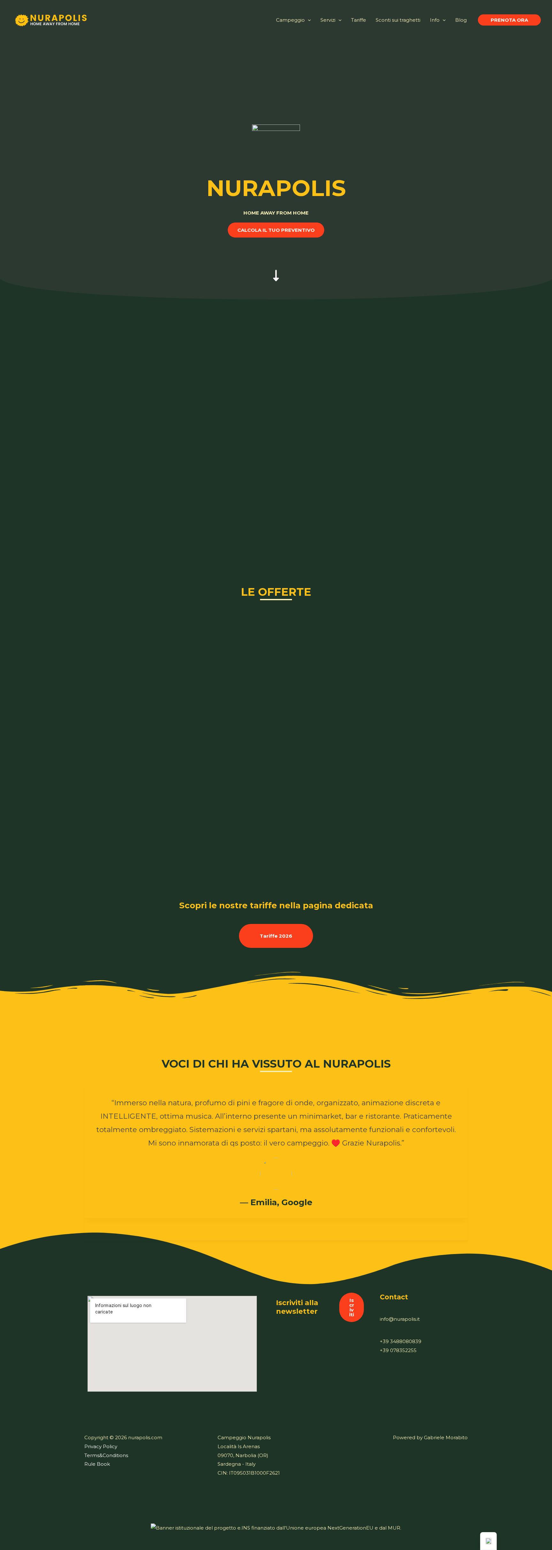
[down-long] (276, 269)
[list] (276, 1157)
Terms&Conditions (106, 1455)
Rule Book (97, 1464)
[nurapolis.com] (51, 19)
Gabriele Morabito (446, 1437)
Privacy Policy (100, 1446)
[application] (308, 20)
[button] (509, 20)
